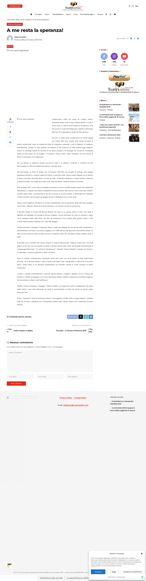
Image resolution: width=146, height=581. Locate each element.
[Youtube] (124, 59)
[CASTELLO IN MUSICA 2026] (134, 138)
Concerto (102, 110)
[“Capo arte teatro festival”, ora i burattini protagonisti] (134, 128)
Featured (110, 138)
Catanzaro (103, 130)
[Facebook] (104, 59)
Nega (114, 572)
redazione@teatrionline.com (75, 405)
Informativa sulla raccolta (51, 578)
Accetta (98, 572)
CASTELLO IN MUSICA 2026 (109, 135)
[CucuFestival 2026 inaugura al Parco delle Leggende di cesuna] (134, 118)
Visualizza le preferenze (132, 572)
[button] (142, 554)
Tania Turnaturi (20, 37)
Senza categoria (14, 24)
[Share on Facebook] (127, 38)
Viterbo (110, 110)
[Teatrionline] (73, 6)
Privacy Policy (121, 577)
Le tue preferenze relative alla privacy (84, 578)
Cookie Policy (112, 577)
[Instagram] (114, 59)
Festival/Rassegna (114, 130)
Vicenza (102, 120)
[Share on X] (131, 38)
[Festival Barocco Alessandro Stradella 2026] (134, 108)
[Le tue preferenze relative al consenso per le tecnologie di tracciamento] (142, 577)
